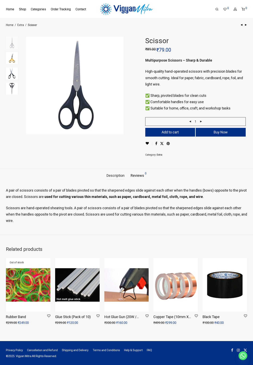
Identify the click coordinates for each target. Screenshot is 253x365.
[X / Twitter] (245, 350)
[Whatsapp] (243, 355)
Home (10, 9)
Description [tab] (116, 175)
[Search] (217, 9)
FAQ (149, 350)
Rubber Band (16, 317)
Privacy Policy (14, 350)
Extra (20, 25)
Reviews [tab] (138, 175)
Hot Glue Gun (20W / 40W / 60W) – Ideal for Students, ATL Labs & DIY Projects (122, 317)
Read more (11, 323)
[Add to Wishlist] (148, 143)
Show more (27, 323)
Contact (81, 9)
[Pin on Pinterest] (168, 144)
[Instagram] (238, 350)
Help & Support (133, 350)
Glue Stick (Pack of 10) (73, 317)
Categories (38, 9)
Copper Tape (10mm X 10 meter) (171, 317)
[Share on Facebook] (156, 144)
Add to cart (170, 132)
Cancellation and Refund (42, 350)
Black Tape (211, 317)
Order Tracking (61, 9)
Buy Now (221, 132)
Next (121, 85)
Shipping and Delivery (75, 350)
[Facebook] (232, 350)
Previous (28, 85)
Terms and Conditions (106, 350)
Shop (22, 9)
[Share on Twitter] (162, 144)
